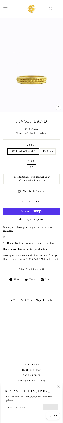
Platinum (48, 151)
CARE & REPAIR (31, 375)
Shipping (20, 133)
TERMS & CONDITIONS (31, 381)
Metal (31, 145)
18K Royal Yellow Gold (23, 151)
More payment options (32, 219)
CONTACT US (31, 365)
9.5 (31, 167)
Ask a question (31, 269)
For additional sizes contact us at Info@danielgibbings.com (31, 179)
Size (31, 161)
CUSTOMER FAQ (31, 370)
